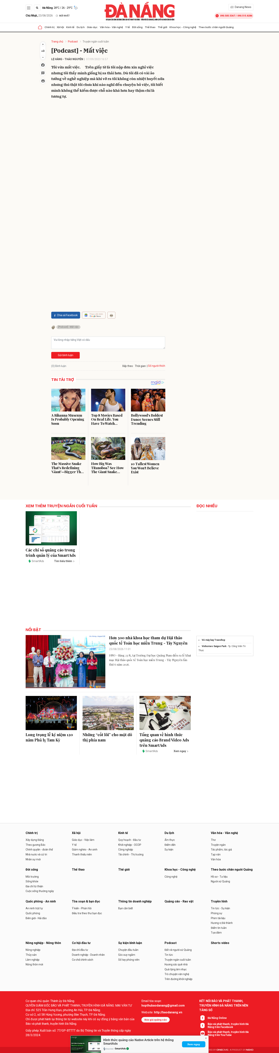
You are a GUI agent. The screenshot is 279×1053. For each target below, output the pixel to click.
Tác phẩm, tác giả (221, 849)
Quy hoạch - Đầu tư (129, 839)
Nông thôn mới (34, 964)
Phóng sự (216, 913)
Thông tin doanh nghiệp (135, 901)
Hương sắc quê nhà (176, 964)
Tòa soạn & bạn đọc (86, 901)
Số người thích (156, 365)
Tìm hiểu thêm (63, 561)
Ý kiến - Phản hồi (81, 908)
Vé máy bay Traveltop (213, 640)
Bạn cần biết (125, 908)
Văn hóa (216, 859)
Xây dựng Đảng (35, 839)
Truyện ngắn (218, 844)
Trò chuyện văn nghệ (177, 974)
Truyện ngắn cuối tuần (96, 41)
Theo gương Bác (35, 844)
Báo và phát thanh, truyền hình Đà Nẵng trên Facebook (228, 1025)
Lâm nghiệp (32, 959)
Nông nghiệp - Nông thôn (43, 943)
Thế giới (162, 27)
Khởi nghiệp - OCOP (129, 844)
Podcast (73, 41)
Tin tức (169, 954)
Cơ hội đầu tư (81, 943)
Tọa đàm (216, 932)
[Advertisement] (108, 161)
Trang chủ (57, 41)
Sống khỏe (32, 881)
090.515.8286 (244, 15)
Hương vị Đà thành (222, 922)
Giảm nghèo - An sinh (84, 849)
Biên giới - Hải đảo (36, 918)
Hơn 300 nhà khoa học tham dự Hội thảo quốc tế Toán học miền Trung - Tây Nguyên (148, 640)
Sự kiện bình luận (130, 943)
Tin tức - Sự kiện (220, 908)
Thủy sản (31, 954)
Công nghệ (171, 876)
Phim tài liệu (218, 918)
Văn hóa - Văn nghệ (111, 27)
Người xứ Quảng (220, 881)
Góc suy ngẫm (126, 954)
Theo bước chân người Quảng (216, 27)
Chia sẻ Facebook (67, 315)
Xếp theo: (127, 365)
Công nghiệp (125, 849)
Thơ (213, 839)
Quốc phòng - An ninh (41, 901)
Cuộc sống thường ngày (40, 891)
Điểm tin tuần (219, 927)
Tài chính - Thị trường (130, 854)
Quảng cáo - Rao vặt (179, 901)
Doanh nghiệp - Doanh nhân (88, 954)
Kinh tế (70, 27)
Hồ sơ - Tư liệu (219, 876)
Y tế (127, 27)
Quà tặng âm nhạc (176, 969)
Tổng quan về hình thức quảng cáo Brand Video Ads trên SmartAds (164, 740)
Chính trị (49, 27)
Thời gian (140, 365)
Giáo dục (92, 27)
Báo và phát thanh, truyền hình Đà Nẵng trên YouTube (228, 1033)
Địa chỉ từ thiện (34, 886)
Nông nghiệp (33, 949)
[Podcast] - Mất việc (68, 327)
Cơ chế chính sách (82, 959)
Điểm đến (170, 844)
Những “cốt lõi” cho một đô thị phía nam (107, 737)
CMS (222, 1050)
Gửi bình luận (65, 355)
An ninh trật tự (34, 908)
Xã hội (60, 27)
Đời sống (137, 27)
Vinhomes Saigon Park (214, 646)
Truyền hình (219, 901)
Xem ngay (193, 1044)
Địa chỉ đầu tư (80, 949)
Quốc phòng (33, 913)
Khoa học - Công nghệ (182, 27)
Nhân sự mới (33, 859)
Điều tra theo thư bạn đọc (87, 913)
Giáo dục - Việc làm (83, 839)
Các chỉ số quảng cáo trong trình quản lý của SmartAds (51, 552)
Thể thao (150, 27)
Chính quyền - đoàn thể (39, 849)
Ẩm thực (170, 839)
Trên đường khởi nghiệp (178, 979)
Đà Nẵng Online (217, 1017)
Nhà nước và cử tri (36, 854)
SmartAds (120, 1048)
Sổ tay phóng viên (129, 959)
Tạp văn (216, 854)
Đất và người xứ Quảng (178, 949)
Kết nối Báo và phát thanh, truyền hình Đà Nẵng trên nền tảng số (223, 1005)
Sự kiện (169, 849)
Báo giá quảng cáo (155, 1019)
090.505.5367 (227, 15)
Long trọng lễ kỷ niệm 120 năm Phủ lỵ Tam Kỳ (49, 737)
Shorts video (220, 943)
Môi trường (32, 876)
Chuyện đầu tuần (128, 949)
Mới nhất (64, 15)
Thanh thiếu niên (82, 854)
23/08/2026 (39, 15)
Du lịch (81, 27)
